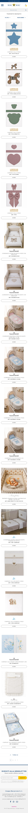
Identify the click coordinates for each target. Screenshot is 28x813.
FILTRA (7, 17)
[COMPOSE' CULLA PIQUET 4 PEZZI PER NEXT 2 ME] (14, 644)
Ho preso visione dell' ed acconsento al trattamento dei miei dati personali (12, 782)
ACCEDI (14, 56)
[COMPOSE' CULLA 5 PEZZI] (14, 34)
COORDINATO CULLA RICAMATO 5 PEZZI (14, 377)
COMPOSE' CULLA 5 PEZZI (14, 52)
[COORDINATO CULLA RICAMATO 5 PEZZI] (14, 359)
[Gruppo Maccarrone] (14, 4)
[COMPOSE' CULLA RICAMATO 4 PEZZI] (14, 684)
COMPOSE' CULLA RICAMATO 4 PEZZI (14, 702)
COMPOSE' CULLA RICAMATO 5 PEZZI (14, 581)
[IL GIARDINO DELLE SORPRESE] (14, 699)
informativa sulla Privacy (17, 781)
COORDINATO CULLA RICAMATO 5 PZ (14, 458)
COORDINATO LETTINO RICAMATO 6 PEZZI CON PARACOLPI (14, 254)
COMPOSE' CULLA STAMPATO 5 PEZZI (14, 621)
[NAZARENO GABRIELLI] (14, 250)
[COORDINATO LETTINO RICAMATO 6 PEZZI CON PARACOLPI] (14, 235)
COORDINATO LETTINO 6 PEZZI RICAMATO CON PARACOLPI (14, 295)
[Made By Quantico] (14, 806)
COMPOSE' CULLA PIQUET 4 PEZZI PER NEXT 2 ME (14, 661)
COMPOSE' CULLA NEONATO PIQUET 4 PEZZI (14, 742)
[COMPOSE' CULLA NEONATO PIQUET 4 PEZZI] (14, 724)
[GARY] (14, 578)
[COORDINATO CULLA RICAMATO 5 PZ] (14, 440)
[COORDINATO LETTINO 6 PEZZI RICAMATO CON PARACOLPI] (14, 277)
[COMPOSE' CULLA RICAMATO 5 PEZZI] (14, 563)
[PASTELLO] (14, 49)
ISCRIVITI (22, 777)
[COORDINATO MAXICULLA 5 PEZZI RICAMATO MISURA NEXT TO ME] (14, 318)
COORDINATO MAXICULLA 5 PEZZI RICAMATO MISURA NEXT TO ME (14, 337)
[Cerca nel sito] (25, 10)
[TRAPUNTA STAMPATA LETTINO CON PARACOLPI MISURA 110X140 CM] (14, 480)
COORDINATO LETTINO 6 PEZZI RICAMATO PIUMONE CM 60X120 (14, 540)
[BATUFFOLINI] (14, 495)
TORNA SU (15, 755)
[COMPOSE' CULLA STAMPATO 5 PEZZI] (14, 603)
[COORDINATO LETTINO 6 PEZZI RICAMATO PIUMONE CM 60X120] (14, 522)
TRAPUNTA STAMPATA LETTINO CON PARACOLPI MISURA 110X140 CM (14, 499)
